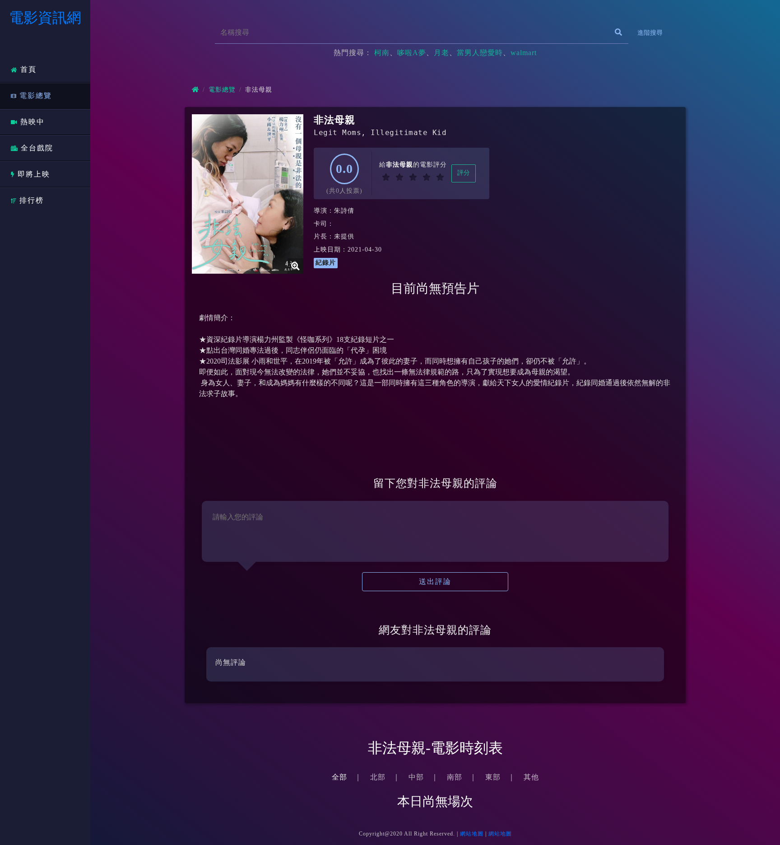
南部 (454, 777)
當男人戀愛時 (480, 52)
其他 (531, 777)
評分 (463, 172)
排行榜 (31, 200)
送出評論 (435, 581)
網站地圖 (471, 834)
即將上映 (34, 174)
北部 (377, 777)
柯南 (382, 52)
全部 (339, 777)
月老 (441, 52)
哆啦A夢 (411, 52)
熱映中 (32, 122)
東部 (493, 777)
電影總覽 (35, 95)
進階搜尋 (650, 32)
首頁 (28, 69)
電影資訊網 (45, 17)
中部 (416, 777)
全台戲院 (37, 148)
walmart (524, 52)
